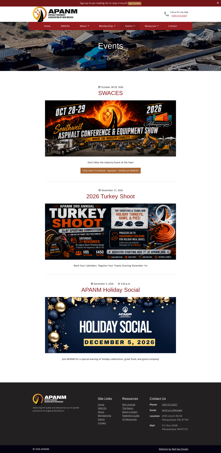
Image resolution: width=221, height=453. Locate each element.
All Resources (129, 419)
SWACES (65, 25)
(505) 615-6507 (179, 15)
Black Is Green (129, 411)
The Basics (127, 408)
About (83, 25)
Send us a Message (172, 410)
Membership (106, 25)
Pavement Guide (130, 415)
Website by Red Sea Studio (173, 449)
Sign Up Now (135, 3)
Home (47, 25)
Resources (150, 25)
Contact (172, 25)
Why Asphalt (128, 404)
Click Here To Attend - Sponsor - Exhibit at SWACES (110, 170)
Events (128, 25)
